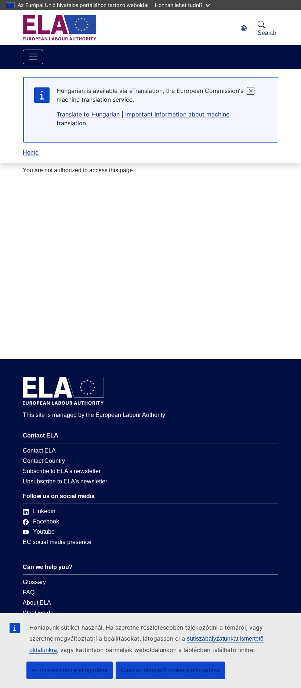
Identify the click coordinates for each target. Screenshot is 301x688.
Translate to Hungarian (88, 114)
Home (31, 153)
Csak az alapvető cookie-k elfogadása (170, 670)
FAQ (29, 592)
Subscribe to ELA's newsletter (62, 471)
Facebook (46, 521)
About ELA (37, 602)
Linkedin (44, 511)
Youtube (44, 532)
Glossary (34, 582)
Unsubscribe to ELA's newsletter (65, 481)
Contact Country (44, 461)
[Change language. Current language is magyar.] (244, 28)
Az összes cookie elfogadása (70, 670)
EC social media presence (57, 542)
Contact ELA (39, 450)
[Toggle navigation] (33, 57)
